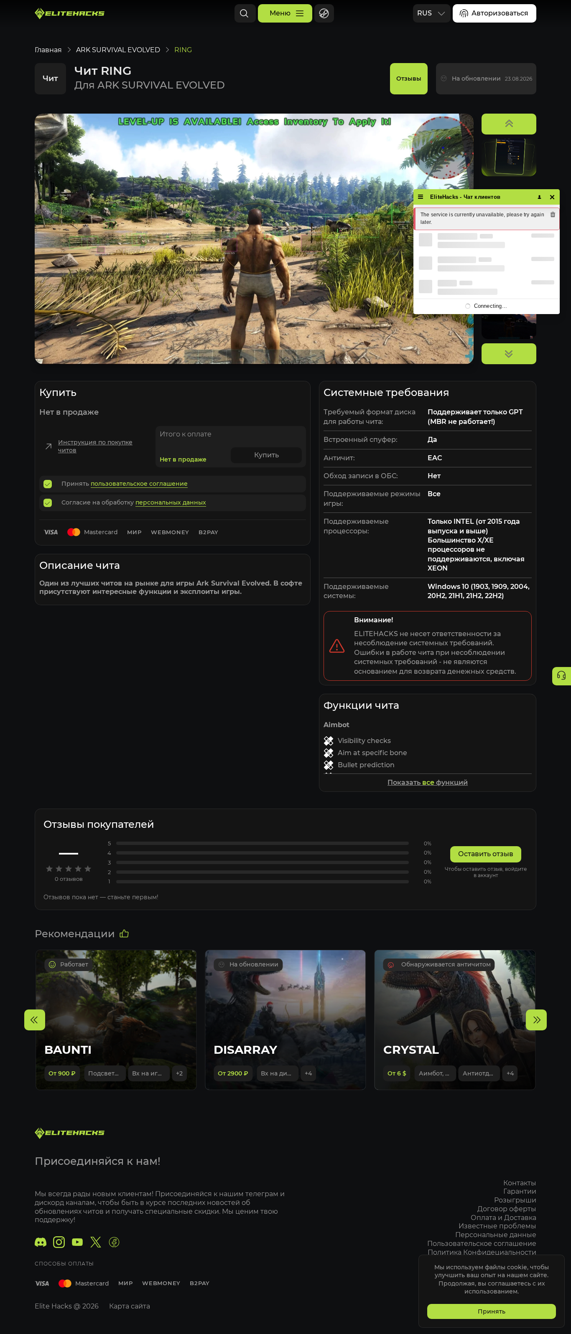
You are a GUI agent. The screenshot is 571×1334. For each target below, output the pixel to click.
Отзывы (408, 78)
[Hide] (552, 197)
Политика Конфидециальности (482, 1252)
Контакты (519, 1183)
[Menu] (420, 197)
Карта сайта (129, 1306)
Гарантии (519, 1191)
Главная (48, 50)
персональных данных (170, 502)
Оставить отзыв (485, 854)
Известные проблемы (497, 1226)
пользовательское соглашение (139, 483)
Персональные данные (495, 1235)
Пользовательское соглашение (481, 1244)
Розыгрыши (515, 1200)
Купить (266, 455)
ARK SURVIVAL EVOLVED (118, 50)
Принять (491, 1311)
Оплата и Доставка (503, 1218)
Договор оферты (506, 1209)
